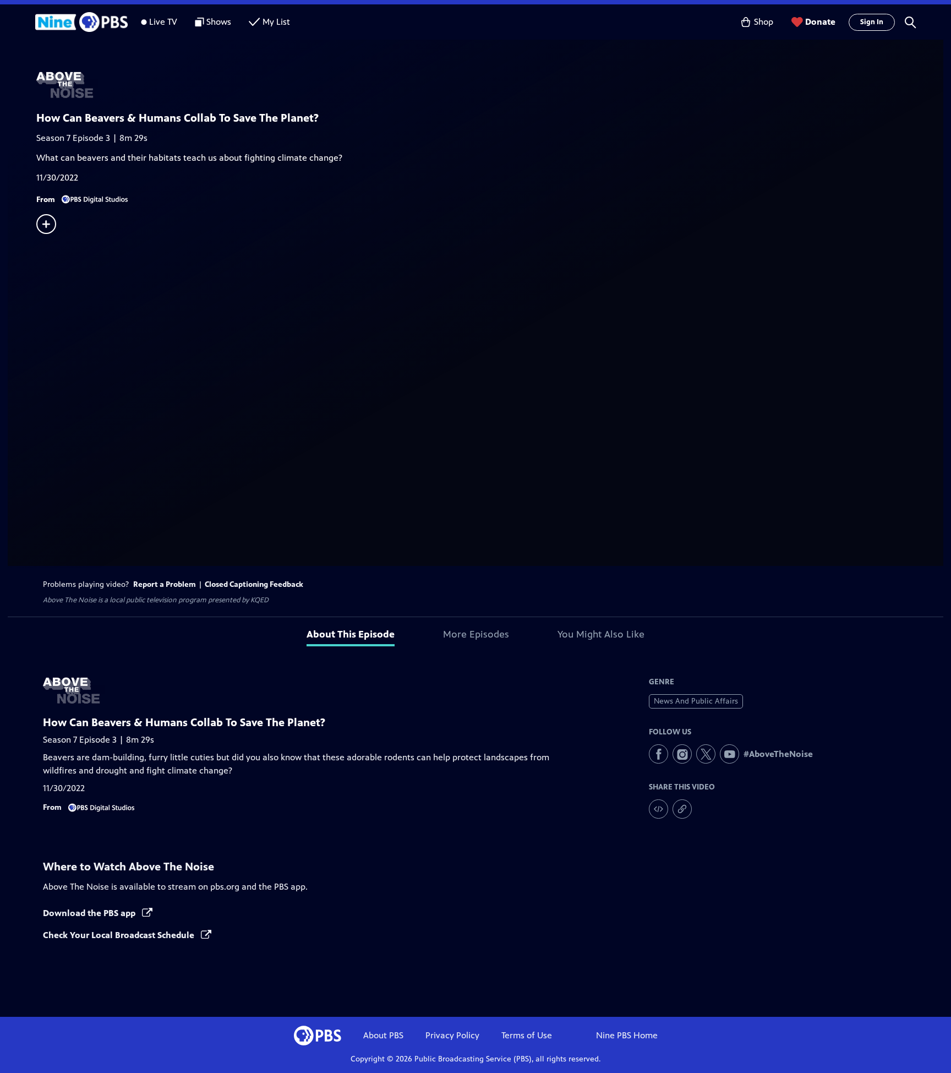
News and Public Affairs (696, 701)
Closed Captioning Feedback (254, 584)
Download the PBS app (90, 913)
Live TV (163, 22)
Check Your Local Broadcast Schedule (119, 935)
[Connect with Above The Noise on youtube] (729, 754)
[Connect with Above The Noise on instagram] (682, 754)
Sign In (871, 22)
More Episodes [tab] (476, 634)
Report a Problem (164, 584)
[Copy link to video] (682, 809)
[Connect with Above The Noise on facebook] (658, 754)
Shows (218, 22)
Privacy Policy (452, 1035)
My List (276, 22)
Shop (763, 22)
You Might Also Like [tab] (601, 634)
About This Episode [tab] (351, 634)
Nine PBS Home (627, 1035)
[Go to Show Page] (489, 84)
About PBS (383, 1035)
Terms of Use (526, 1035)
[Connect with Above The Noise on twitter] (705, 754)
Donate (820, 22)
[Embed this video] (658, 809)
